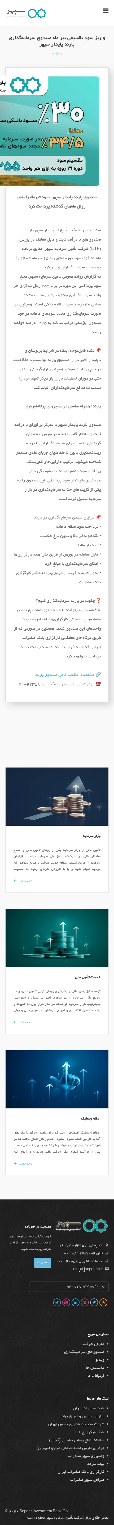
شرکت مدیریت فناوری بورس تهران (76, 1424)
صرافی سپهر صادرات (87, 1480)
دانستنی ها (95, 1368)
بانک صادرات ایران (88, 1408)
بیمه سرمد (95, 1464)
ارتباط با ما (95, 1376)
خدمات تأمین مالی (87, 978)
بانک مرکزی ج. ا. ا (89, 1432)
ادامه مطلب (26, 881)
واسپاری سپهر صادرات (86, 1456)
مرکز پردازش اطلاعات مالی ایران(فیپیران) (70, 1448)
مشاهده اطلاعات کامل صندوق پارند (64, 675)
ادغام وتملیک (91, 1119)
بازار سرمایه (92, 836)
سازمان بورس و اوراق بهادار (81, 1416)
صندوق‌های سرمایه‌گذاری (84, 1352)
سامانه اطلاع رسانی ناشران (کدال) (76, 1440)
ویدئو (99, 1360)
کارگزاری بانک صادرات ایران (81, 1472)
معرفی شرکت (93, 1344)
